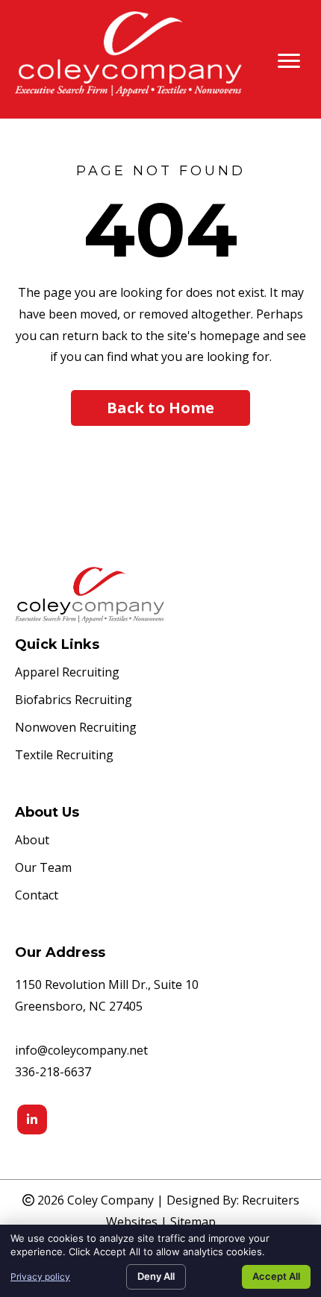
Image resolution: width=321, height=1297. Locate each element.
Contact (36, 896)
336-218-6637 (53, 1072)
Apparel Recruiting (67, 673)
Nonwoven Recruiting (76, 728)
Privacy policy (40, 1276)
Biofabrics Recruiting (73, 701)
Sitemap (193, 1221)
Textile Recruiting (64, 756)
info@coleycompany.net (81, 1050)
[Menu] (289, 61)
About (32, 841)
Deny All (156, 1276)
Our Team (43, 868)
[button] (160, 408)
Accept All (276, 1276)
